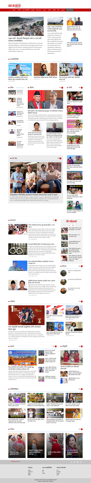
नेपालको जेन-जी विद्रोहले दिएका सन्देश (74, 271)
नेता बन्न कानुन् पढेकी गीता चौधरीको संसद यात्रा (69, 78)
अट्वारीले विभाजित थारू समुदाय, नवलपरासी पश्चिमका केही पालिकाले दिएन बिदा (75, 373)
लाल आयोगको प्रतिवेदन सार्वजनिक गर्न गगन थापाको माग (41, 262)
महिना (73, 225)
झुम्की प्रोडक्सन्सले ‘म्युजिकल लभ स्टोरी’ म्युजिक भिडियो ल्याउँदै (73, 317)
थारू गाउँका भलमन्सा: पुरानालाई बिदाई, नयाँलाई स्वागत (20, 144)
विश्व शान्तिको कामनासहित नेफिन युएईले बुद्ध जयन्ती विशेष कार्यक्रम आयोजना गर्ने (21, 368)
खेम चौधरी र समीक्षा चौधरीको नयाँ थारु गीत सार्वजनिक (75, 212)
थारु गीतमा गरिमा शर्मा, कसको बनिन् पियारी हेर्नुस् (74, 182)
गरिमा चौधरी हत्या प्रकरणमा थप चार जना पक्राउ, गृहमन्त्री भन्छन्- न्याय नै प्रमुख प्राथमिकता (75, 258)
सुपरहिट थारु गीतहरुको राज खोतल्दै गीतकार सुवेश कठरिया (16, 405)
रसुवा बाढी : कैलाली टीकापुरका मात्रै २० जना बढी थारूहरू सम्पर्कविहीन (24, 39)
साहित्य (54, 10)
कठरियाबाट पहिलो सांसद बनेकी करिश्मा (45, 77)
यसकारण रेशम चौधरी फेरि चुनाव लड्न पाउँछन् (20, 113)
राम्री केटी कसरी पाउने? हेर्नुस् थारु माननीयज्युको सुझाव (73, 420)
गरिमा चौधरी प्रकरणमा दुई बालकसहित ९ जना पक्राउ (41, 226)
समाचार (14, 10)
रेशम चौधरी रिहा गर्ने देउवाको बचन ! (20, 122)
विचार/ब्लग (38, 10)
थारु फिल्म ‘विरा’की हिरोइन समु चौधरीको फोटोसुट (72, 452)
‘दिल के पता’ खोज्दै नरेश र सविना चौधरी (74, 103)
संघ (43, 472)
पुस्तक (58, 475)
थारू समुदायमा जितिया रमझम (20, 91)
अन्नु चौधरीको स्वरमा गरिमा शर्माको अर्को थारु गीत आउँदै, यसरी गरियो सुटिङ (73, 147)
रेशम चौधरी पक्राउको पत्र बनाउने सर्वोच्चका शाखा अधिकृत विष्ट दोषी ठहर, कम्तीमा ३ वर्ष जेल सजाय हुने (54, 135)
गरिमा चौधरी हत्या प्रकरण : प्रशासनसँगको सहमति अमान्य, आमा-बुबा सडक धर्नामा (75, 251)
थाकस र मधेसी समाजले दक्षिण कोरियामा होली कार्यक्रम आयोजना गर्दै (50, 360)
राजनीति (19, 10)
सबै (60, 88)
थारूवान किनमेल (69, 10)
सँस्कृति (29, 475)
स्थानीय (43, 473)
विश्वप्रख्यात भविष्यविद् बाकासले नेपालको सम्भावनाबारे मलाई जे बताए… (34, 194)
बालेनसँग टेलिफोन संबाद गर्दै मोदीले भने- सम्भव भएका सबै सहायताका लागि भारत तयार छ (74, 28)
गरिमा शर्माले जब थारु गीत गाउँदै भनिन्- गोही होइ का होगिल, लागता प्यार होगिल (74, 131)
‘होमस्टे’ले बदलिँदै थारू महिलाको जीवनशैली (69, 367)
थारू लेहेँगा (58, 472)
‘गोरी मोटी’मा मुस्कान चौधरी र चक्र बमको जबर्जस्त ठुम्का (74, 117)
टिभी (58, 10)
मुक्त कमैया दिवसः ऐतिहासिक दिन (75, 279)
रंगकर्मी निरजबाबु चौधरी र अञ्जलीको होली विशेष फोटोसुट (36, 452)
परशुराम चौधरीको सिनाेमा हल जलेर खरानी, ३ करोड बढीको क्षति (54, 405)
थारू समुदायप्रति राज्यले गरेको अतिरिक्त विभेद (74, 289)
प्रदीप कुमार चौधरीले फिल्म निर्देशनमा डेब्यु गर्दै (73, 333)
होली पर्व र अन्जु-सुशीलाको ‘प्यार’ (14, 453)
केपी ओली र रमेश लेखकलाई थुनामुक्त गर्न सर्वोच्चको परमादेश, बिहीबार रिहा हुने (45, 112)
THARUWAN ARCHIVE (15, 461)
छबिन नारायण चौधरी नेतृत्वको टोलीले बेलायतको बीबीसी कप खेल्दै (50, 353)
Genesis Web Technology (48, 481)
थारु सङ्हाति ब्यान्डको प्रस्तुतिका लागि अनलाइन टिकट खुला (24, 328)
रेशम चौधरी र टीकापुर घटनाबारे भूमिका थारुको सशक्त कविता (72, 405)
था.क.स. (44, 10)
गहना (57, 470)
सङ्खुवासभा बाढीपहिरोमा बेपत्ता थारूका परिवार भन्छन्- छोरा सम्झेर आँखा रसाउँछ (20, 102)
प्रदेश (43, 470)
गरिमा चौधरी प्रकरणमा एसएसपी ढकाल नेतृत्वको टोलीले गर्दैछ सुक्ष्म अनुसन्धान (74, 44)
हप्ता (69, 225)
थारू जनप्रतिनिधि (26, 10)
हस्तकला (58, 473)
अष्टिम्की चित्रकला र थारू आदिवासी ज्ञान (74, 379)
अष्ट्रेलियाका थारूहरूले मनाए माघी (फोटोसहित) (50, 377)
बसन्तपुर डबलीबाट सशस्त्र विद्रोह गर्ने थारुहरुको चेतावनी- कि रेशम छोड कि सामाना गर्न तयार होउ (55, 421)
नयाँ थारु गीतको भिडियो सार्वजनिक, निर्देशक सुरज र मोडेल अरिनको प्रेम (74, 197)
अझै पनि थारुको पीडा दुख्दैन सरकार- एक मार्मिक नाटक (35, 420)
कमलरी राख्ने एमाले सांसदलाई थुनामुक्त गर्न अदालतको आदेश (34, 134)
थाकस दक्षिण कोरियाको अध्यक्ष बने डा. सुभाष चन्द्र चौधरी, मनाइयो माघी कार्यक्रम (51, 369)
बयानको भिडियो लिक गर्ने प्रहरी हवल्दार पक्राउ (41, 244)
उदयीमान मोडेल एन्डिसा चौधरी (54, 453)
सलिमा (49, 10)
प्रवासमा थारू (30, 472)
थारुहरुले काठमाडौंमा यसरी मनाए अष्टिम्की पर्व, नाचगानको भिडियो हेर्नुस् (35, 405)
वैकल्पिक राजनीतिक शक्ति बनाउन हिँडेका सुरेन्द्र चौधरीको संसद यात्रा (18, 78)
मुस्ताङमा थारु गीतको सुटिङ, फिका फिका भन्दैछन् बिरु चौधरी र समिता (74, 167)
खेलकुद (32, 10)
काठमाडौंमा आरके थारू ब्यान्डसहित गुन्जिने (54, 317)
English (63, 10)
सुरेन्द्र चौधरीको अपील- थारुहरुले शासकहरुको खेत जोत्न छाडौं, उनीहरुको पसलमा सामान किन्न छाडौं (16, 421)
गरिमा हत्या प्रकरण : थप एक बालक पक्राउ (74, 236)
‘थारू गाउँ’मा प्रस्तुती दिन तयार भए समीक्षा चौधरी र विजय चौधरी (54, 333)
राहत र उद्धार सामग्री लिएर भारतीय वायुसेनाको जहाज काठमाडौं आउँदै (54, 29)
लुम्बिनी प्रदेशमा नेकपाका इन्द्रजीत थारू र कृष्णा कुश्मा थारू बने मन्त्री (41, 282)
